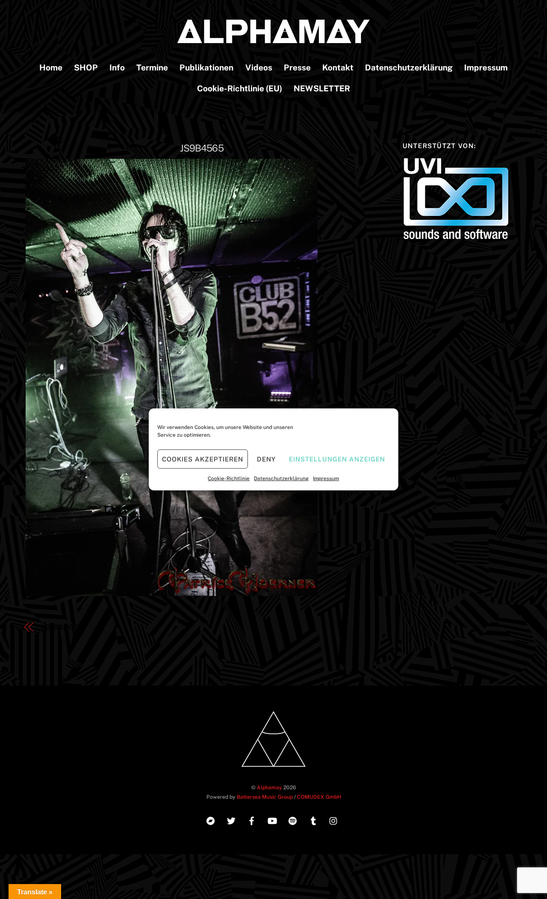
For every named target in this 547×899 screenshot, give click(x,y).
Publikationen (206, 67)
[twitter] (231, 819)
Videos (258, 67)
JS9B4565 (202, 148)
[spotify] (292, 819)
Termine (152, 67)
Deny (266, 458)
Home (50, 67)
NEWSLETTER (322, 88)
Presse (297, 67)
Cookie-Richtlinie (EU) (239, 88)
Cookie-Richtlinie (229, 479)
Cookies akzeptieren (202, 458)
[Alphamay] (273, 39)
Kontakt (337, 67)
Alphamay (269, 787)
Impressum (326, 479)
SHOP (86, 67)
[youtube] (272, 819)
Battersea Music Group (265, 797)
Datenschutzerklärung (281, 479)
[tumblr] (313, 819)
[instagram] (333, 819)
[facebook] (251, 819)
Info (117, 67)
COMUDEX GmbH (319, 797)
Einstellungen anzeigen (337, 458)
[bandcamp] (210, 819)
